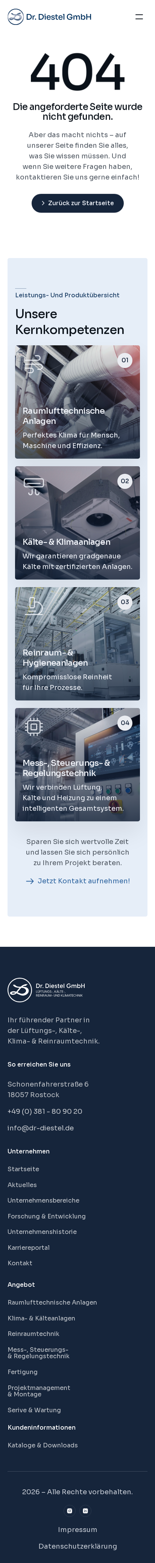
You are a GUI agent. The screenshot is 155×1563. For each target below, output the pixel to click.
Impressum (77, 1530)
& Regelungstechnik (39, 1356)
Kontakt (20, 1263)
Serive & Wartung (34, 1410)
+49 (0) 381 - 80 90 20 (45, 1111)
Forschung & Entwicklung (47, 1216)
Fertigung (23, 1372)
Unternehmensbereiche (43, 1200)
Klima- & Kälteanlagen (41, 1318)
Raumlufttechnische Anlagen (52, 1302)
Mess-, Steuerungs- (39, 1350)
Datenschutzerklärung (77, 1546)
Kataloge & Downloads (43, 1445)
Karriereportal (29, 1248)
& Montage (24, 1394)
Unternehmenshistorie (42, 1232)
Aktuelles (22, 1185)
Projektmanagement (39, 1388)
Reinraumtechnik (33, 1334)
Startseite (23, 1169)
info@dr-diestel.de (41, 1128)
